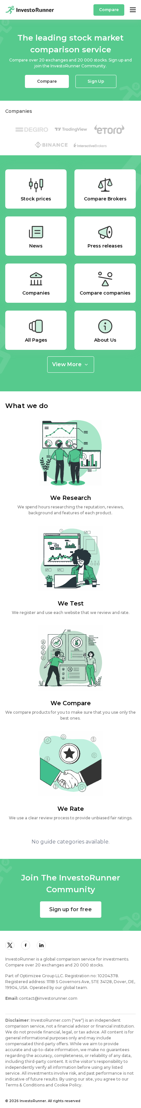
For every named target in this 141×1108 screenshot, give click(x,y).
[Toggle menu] (133, 9)
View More (67, 364)
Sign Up (96, 81)
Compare (109, 9)
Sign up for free (70, 909)
